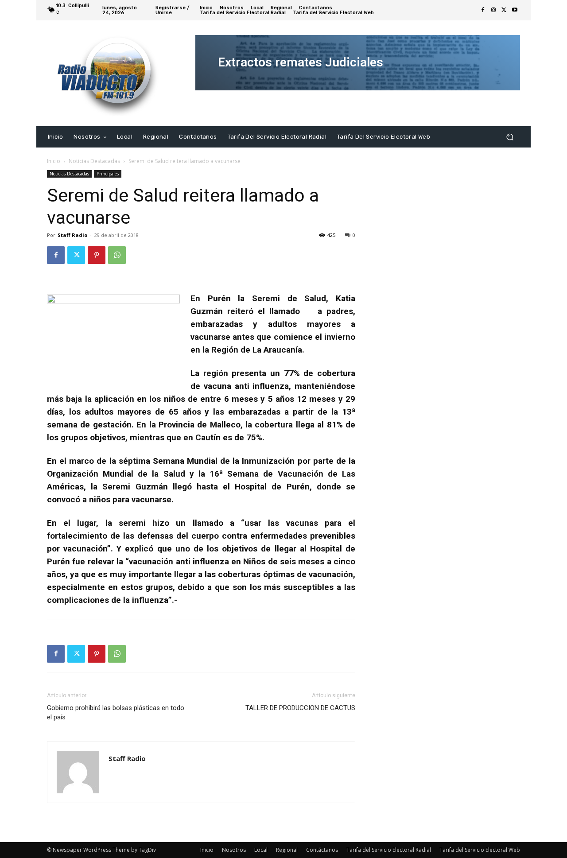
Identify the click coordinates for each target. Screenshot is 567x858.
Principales (108, 174)
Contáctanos (322, 850)
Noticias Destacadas (94, 161)
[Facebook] (483, 10)
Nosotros (234, 850)
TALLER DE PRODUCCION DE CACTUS (300, 708)
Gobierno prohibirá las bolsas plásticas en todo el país (115, 712)
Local (261, 850)
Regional (287, 850)
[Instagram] (493, 10)
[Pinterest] (96, 255)
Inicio (53, 161)
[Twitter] (504, 10)
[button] (509, 136)
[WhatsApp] (117, 255)
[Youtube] (514, 10)
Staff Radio (72, 235)
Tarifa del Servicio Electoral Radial (388, 850)
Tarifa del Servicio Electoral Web (479, 850)
